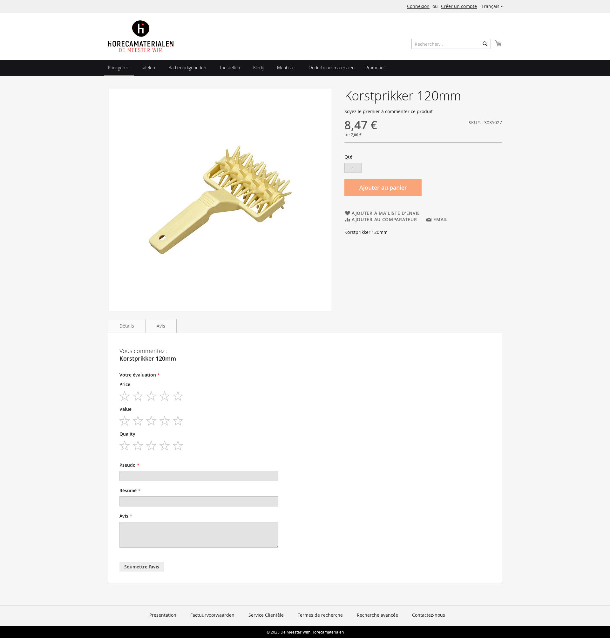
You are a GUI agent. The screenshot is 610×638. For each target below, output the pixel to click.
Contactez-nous (428, 615)
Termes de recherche (320, 615)
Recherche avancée (377, 615)
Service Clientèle (266, 615)
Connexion (418, 6)
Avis (161, 326)
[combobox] (451, 44)
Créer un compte (459, 6)
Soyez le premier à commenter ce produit (388, 111)
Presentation (162, 615)
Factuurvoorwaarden (212, 615)
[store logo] (140, 36)
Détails (126, 326)
